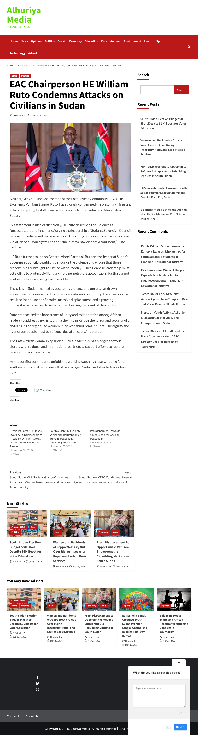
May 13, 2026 (169, 641)
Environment (132, 41)
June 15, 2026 (35, 561)
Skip (168, 727)
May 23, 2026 (122, 566)
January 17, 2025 (39, 115)
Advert (32, 53)
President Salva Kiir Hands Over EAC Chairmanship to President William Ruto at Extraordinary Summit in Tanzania (26, 438)
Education (91, 41)
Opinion (36, 41)
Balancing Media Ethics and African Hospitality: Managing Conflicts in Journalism (163, 214)
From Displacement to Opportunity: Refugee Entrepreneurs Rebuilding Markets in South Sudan (113, 551)
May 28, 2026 (79, 566)
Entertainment (111, 41)
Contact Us (14, 716)
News (24, 41)
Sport (160, 41)
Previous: (40, 479)
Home (14, 41)
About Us (32, 716)
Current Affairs (18, 527)
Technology (17, 53)
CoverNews (126, 728)
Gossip (61, 41)
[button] (189, 47)
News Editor (19, 115)
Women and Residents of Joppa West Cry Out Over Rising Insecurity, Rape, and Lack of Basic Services (70, 551)
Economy (75, 41)
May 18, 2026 (131, 645)
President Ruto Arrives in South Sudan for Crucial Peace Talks (105, 434)
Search (143, 75)
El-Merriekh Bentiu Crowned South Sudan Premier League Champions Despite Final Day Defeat (163, 192)
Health (148, 41)
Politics (49, 41)
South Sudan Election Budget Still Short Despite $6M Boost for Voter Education (25, 549)
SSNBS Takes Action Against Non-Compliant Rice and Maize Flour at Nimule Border (164, 299)
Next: (103, 477)
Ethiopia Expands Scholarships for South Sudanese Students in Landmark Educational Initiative (163, 257)
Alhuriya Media (24, 15)
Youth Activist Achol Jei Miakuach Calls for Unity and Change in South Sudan (163, 318)
